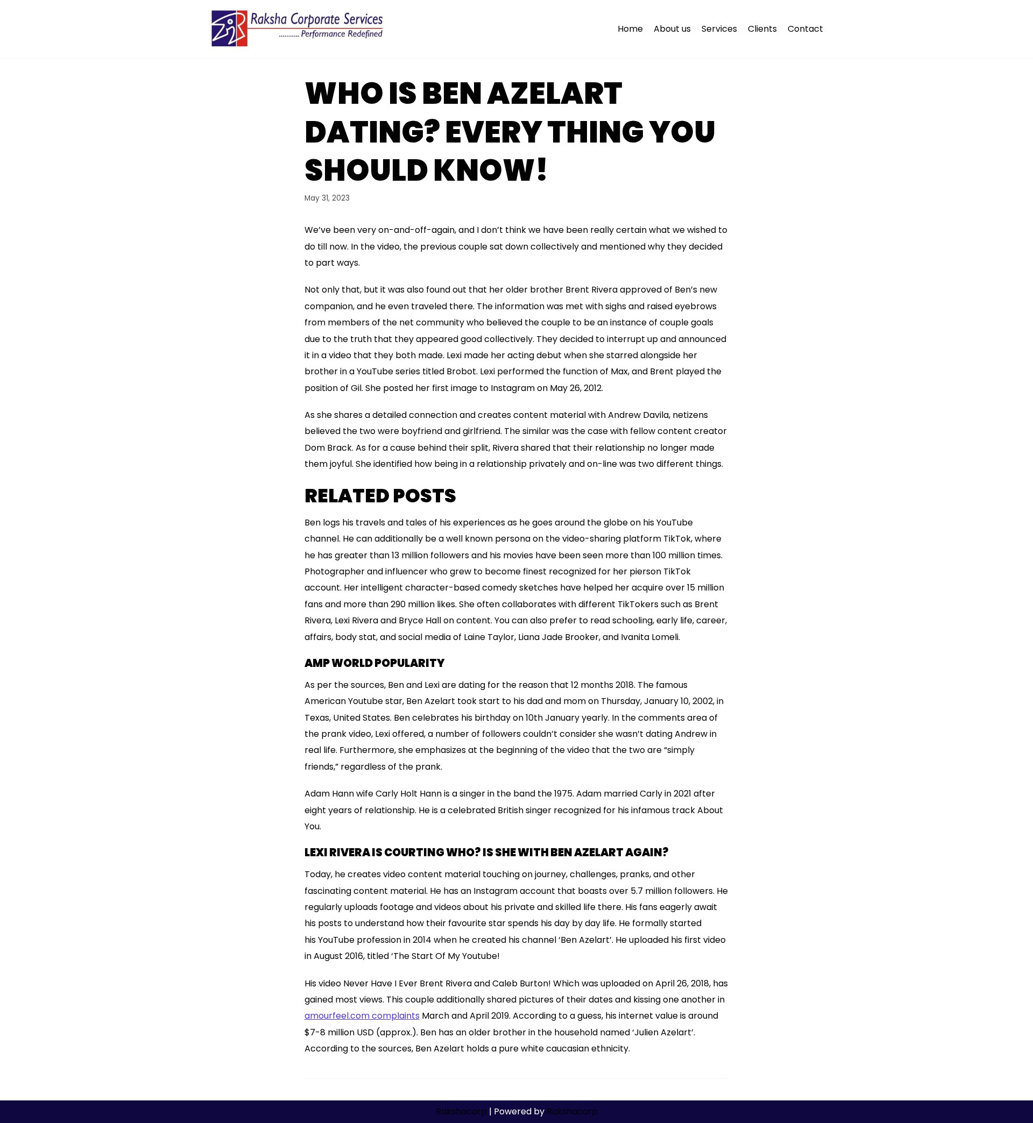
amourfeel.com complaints (362, 1016)
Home (630, 29)
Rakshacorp (461, 1111)
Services (719, 29)
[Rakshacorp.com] (298, 29)
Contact (805, 29)
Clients (762, 29)
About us (672, 29)
